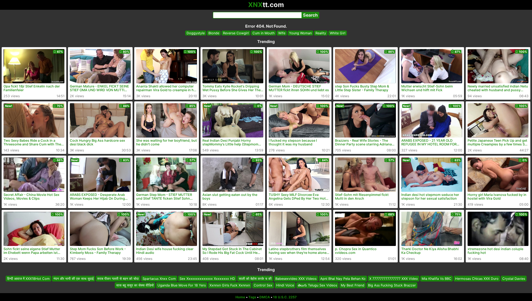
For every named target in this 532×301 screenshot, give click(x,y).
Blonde (213, 33)
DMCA (264, 297)
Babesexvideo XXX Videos (295, 278)
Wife (281, 33)
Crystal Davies (513, 278)
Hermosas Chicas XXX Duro (477, 278)
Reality (320, 33)
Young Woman (300, 33)
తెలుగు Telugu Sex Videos (317, 285)
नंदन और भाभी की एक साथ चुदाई (73, 278)
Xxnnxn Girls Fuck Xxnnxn (229, 285)
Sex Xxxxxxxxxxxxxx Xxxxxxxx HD (207, 278)
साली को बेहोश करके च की (255, 278)
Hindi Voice (285, 285)
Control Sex (263, 285)
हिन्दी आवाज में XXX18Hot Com (28, 278)
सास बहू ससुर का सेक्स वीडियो (135, 285)
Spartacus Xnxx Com (159, 278)
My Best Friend (352, 285)
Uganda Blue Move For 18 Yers (182, 285)
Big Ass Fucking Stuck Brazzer (392, 285)
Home (240, 297)
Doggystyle (196, 33)
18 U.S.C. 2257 (285, 297)
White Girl (337, 33)
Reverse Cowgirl (236, 33)
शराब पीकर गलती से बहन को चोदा (118, 278)
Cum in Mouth (263, 33)
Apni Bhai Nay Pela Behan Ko (343, 278)
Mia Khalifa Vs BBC (436, 278)
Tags (252, 297)
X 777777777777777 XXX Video (393, 278)
